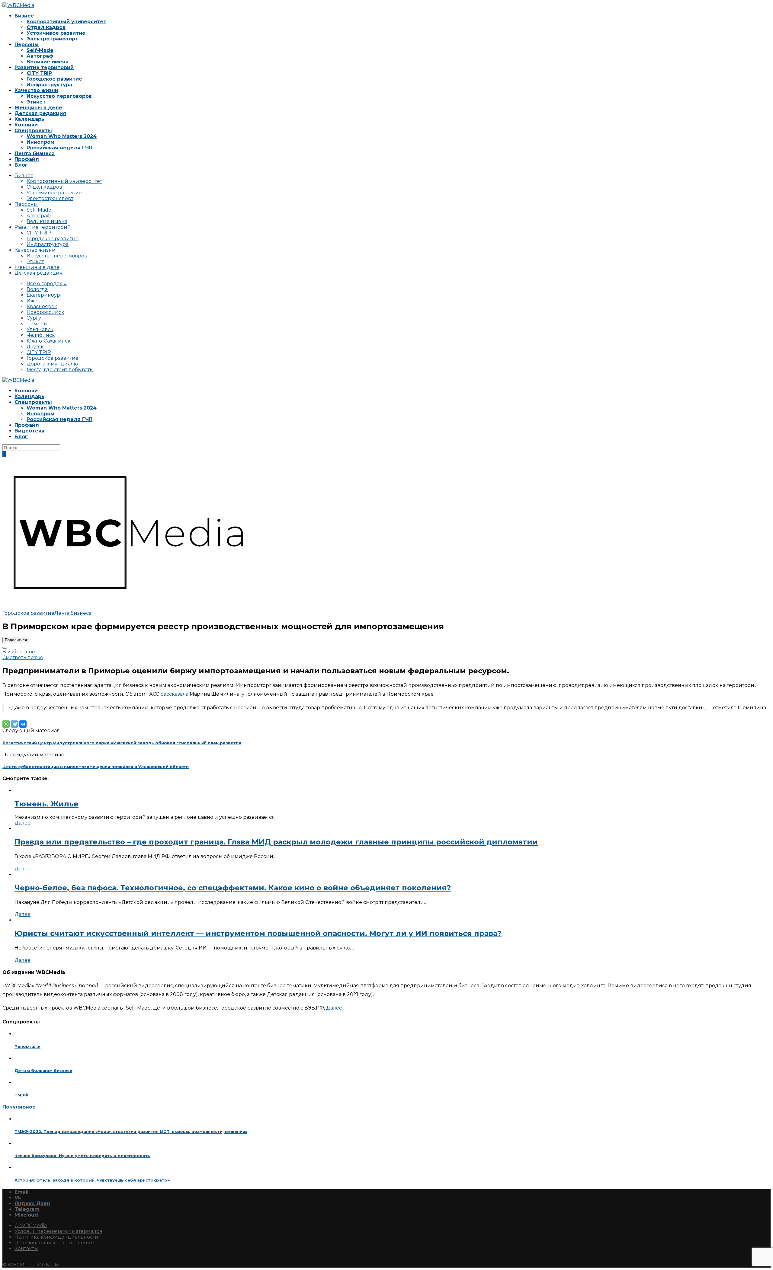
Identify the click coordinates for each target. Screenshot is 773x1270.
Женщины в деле (38, 107)
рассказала (174, 694)
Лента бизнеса (34, 153)
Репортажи (27, 1046)
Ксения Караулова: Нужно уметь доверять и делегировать (82, 1155)
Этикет (36, 102)
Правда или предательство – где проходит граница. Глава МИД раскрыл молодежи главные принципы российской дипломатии (276, 842)
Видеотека (29, 431)
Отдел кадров (46, 27)
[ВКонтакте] (23, 724)
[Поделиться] (4, 648)
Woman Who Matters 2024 (62, 136)
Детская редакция (40, 113)
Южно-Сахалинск (49, 341)
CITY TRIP (39, 73)
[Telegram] (14, 724)
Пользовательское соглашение (54, 1243)
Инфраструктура (49, 85)
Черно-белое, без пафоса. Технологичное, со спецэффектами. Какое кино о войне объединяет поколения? (232, 887)
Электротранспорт (52, 39)
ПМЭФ (21, 1095)
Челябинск (41, 335)
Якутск (35, 346)
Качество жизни (36, 90)
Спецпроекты (33, 130)
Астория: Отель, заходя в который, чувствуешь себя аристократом (92, 1180)
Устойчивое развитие (56, 33)
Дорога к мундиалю (52, 364)
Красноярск (42, 306)
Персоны (26, 44)
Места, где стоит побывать (60, 369)
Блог (21, 165)
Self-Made (40, 50)
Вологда (37, 289)
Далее (22, 823)
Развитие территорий (44, 67)
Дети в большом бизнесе (43, 1070)
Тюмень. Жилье (46, 803)
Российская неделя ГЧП (59, 148)
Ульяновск (40, 329)
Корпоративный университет (66, 21)
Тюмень (37, 324)
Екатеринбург (45, 295)
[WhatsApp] (6, 724)
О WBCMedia (30, 1225)
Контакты (26, 1248)
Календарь (29, 119)
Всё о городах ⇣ (47, 283)
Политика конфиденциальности (56, 1237)
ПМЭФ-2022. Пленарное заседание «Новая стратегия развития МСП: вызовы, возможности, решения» (130, 1131)
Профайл (26, 159)
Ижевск (36, 301)
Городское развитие (54, 79)
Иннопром (40, 142)
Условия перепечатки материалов (58, 1231)
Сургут (35, 318)
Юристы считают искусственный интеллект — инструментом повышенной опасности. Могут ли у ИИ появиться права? (258, 933)
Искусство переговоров (59, 96)
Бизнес (24, 16)
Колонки (26, 125)
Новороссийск (45, 312)
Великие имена (48, 62)
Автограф (40, 56)
